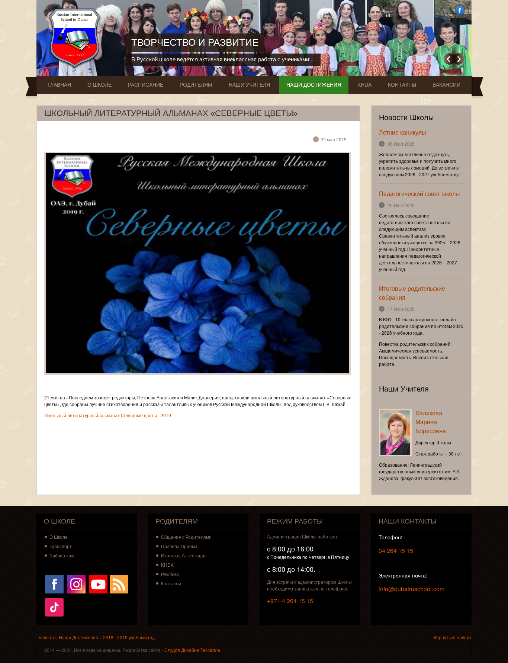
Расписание (145, 85)
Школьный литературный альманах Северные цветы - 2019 (107, 415)
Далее (459, 59)
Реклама (170, 574)
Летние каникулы (402, 132)
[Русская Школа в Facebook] (54, 583)
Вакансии (446, 85)
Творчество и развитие (194, 42)
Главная (59, 85)
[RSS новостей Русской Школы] (119, 583)
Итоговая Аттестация (184, 555)
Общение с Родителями (186, 537)
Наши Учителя (249, 85)
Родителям (196, 85)
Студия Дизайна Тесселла (192, 650)
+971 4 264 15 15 (290, 600)
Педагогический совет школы (419, 193)
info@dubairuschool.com (411, 589)
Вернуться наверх (452, 637)
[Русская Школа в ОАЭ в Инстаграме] (76, 583)
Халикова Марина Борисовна (430, 422)
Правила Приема (179, 546)
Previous (449, 59)
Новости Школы (406, 117)
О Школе (99, 85)
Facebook (460, 11)
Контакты (402, 85)
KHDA (364, 85)
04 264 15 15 (396, 550)
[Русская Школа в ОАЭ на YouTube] (98, 583)
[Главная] (76, 38)
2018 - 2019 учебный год (129, 637)
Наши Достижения (313, 85)
